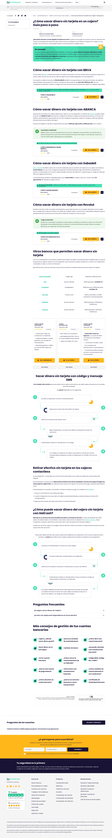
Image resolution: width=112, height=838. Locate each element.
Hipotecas (59, 786)
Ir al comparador (45, 360)
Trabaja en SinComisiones (39, 792)
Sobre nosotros (36, 783)
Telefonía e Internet (62, 789)
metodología (59, 8)
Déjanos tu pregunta (94, 722)
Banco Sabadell (38, 168)
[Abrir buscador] (104, 2)
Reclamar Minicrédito (87, 786)
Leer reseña (44, 97)
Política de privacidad (38, 801)
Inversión (59, 792)
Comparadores (46, 2)
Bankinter (87, 520)
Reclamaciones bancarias (63, 2)
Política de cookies (37, 804)
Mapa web (34, 810)
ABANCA (92, 114)
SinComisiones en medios (39, 786)
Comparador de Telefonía (64, 801)
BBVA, (45, 74)
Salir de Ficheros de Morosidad (90, 799)
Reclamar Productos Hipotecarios (87, 790)
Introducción (11, 25)
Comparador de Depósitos (64, 798)
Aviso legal (34, 807)
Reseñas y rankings (31, 2)
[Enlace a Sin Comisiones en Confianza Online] (91, 807)
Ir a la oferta (92, 150)
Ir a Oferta (92, 97)
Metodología (35, 798)
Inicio (34, 15)
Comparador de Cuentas (64, 795)
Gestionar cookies (37, 813)
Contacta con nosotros (38, 789)
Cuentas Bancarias (42, 15)
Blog (77, 2)
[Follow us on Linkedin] (19, 786)
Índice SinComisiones (38, 795)
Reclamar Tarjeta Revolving (89, 783)
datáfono (91, 489)
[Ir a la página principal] (14, 2)
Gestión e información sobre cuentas (59, 15)
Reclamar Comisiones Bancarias (88, 795)
